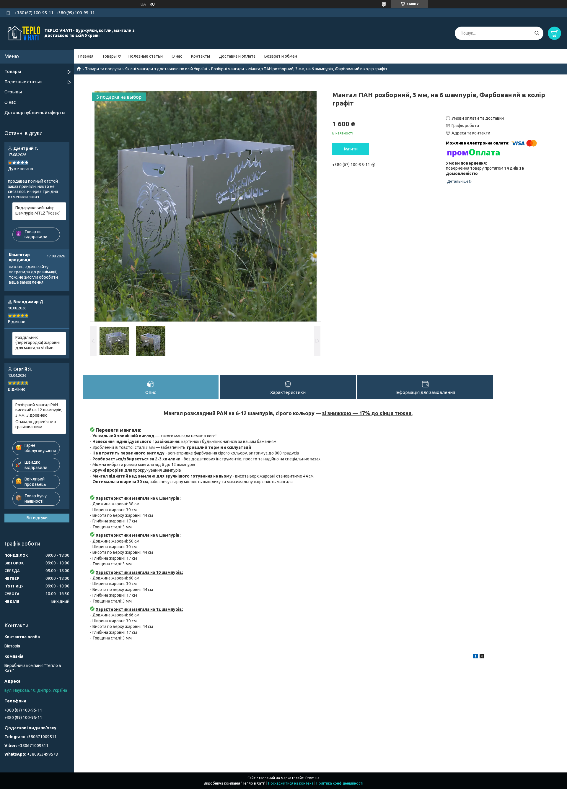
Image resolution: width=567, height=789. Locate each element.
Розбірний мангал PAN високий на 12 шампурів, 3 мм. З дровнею (38, 410)
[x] (482, 657)
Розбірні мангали (227, 68)
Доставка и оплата (237, 56)
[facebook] (475, 657)
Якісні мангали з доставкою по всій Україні (166, 68)
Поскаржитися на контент (291, 783)
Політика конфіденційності (339, 783)
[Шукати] (536, 33)
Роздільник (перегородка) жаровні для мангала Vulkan (37, 342)
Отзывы (13, 91)
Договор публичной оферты (34, 112)
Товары (109, 56)
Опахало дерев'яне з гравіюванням (35, 424)
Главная (85, 56)
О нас (177, 56)
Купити (351, 149)
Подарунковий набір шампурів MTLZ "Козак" (37, 210)
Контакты (200, 56)
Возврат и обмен (280, 56)
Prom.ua (312, 778)
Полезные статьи (145, 56)
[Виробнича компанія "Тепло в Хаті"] (23, 32)
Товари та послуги (103, 68)
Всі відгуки (37, 517)
